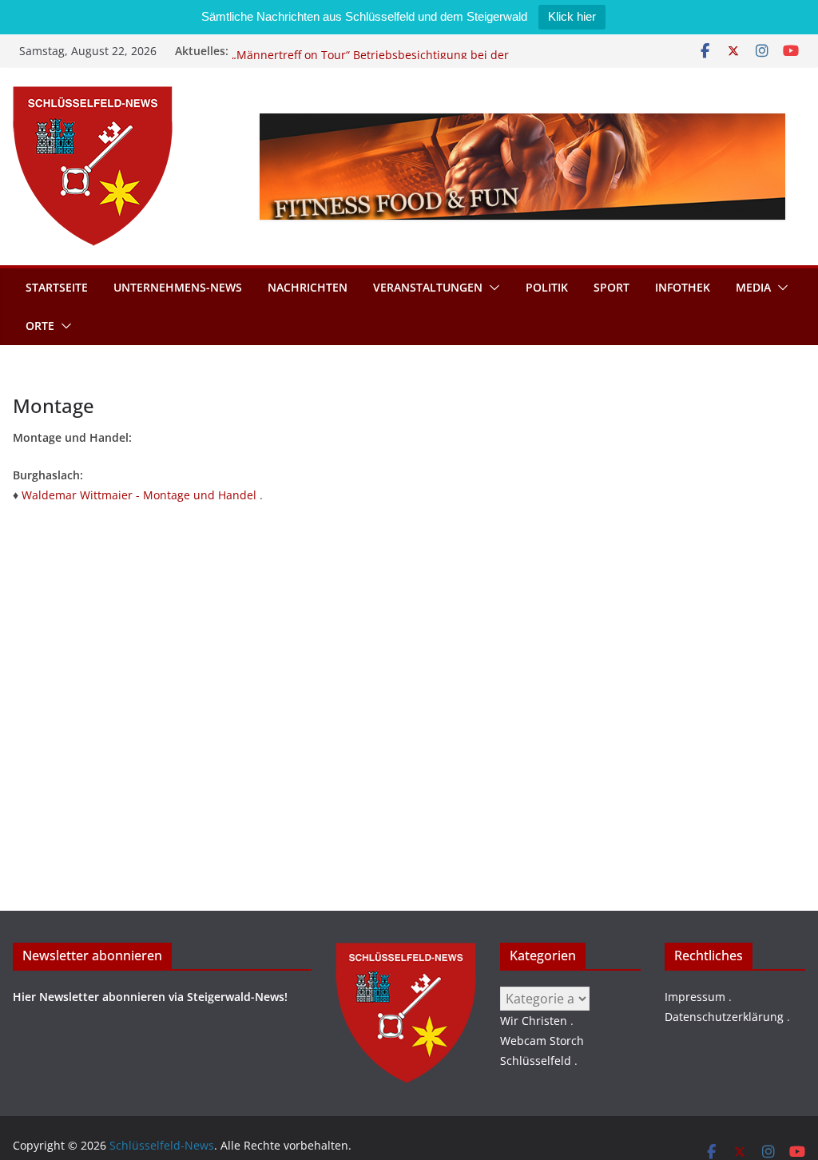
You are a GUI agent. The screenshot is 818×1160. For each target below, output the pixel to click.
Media (753, 287)
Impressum (695, 996)
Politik (547, 287)
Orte (40, 325)
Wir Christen (533, 1020)
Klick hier (572, 16)
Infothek (682, 287)
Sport (611, 287)
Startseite (57, 287)
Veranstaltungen (427, 287)
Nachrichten (307, 287)
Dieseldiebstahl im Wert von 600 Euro (332, 44)
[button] (491, 287)
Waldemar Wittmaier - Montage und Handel (139, 495)
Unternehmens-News (177, 287)
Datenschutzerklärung (724, 1016)
